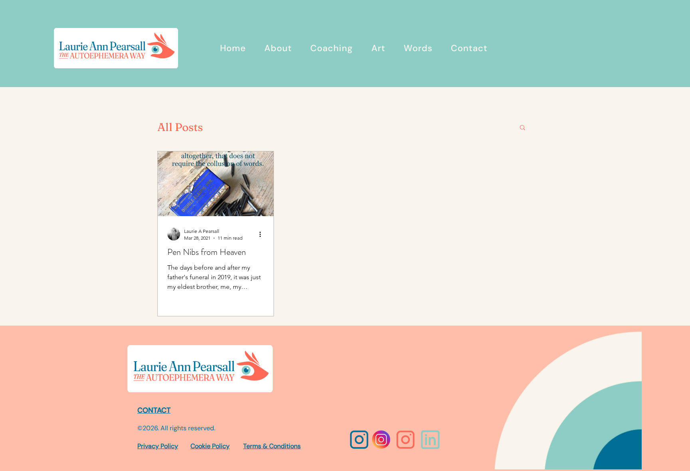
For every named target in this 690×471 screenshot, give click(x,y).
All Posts (180, 127)
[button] (522, 128)
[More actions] (263, 234)
